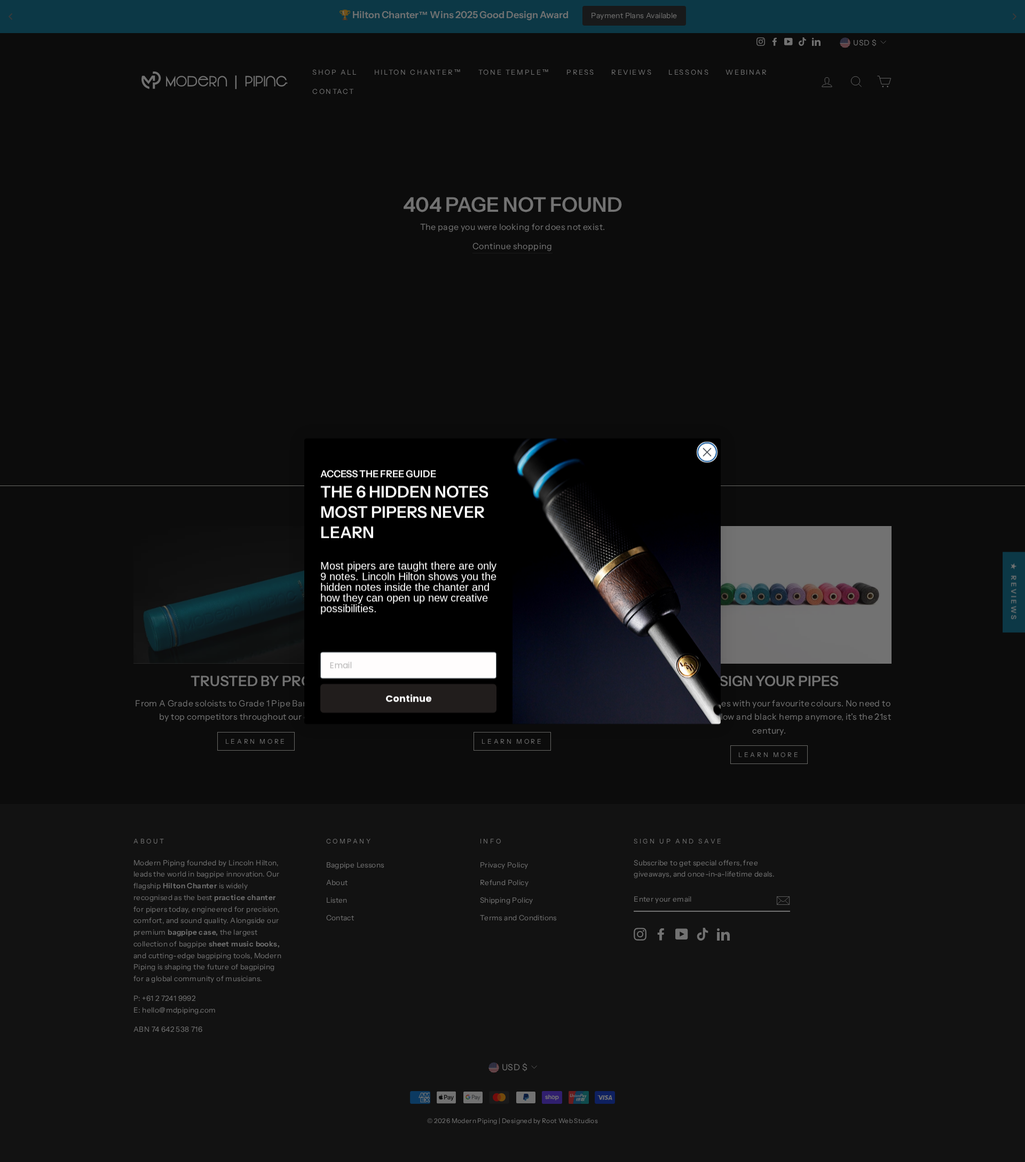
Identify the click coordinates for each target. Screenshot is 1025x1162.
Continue (408, 698)
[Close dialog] (707, 452)
